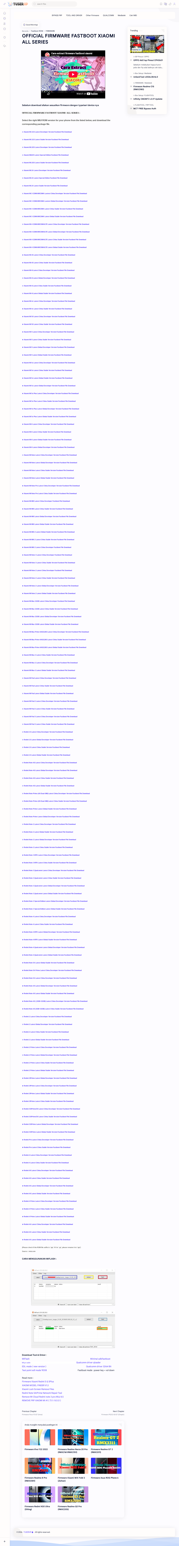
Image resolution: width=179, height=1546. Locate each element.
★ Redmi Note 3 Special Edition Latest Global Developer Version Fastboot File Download (54, 901)
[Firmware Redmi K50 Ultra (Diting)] (40, 1494)
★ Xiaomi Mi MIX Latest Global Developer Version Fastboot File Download (49, 516)
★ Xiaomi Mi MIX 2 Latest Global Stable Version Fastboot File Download (48, 532)
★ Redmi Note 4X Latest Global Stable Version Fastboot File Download (48, 993)
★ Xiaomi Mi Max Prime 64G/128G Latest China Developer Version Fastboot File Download (55, 632)
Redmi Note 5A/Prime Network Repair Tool (42, 1393)
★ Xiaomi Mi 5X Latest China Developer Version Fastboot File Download (48, 316)
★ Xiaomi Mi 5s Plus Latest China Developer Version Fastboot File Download (50, 393)
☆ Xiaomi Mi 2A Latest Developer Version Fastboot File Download (46, 170)
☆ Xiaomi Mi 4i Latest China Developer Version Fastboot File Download (48, 270)
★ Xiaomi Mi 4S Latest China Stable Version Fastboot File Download (47, 263)
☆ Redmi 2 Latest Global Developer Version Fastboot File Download (47, 1024)
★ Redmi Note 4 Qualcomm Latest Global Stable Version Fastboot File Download (52, 955)
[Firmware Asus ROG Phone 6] (106, 1466)
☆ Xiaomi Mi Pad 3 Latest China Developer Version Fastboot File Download (49, 717)
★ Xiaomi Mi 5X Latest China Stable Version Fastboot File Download (47, 324)
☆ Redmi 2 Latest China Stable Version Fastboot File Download (45, 1032)
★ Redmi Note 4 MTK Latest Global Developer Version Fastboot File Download (51, 932)
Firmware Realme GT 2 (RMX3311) (102, 1451)
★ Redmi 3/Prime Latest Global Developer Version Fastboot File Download (49, 1078)
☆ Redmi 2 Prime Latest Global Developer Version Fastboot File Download (49, 1055)
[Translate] (165, 4)
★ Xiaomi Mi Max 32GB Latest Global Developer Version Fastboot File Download (51, 616)
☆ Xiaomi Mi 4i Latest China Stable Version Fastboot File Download (46, 286)
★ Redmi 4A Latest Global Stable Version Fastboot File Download (46, 1240)
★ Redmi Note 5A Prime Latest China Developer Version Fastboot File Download (52, 970)
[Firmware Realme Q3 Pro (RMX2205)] (73, 1494)
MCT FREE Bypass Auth (144, 108)
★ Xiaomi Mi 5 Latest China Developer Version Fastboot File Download (48, 332)
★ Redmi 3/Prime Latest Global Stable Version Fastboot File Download (48, 1093)
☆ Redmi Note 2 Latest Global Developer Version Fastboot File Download (49, 840)
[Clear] (74, 4)
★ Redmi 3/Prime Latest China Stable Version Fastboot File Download (48, 1101)
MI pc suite (26, 1363)
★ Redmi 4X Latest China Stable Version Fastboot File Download (46, 1178)
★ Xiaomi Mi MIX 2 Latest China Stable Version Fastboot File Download (48, 540)
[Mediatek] (122, 15)
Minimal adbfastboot (100, 1359)
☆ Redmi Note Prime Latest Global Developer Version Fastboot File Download (51, 817)
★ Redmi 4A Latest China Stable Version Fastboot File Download (46, 1232)
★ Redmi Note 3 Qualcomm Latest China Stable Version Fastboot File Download (51, 878)
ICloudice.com (64, 1532)
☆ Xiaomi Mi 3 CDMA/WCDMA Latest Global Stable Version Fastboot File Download (52, 216)
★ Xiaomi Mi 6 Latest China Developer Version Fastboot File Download (48, 424)
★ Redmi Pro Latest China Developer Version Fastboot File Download (47, 1140)
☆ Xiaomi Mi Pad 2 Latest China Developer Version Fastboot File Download (49, 701)
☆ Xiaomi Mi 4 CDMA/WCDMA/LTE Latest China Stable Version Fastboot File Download (54, 240)
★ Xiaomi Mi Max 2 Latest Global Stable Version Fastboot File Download (48, 670)
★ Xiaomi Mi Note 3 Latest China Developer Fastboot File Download (47, 555)
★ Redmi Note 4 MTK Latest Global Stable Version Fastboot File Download (49, 940)
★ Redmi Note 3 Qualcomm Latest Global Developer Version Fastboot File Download (53, 886)
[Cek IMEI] (133, 15)
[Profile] (174, 4)
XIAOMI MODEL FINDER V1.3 (35, 1385)
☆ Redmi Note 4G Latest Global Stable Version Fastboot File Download (48, 786)
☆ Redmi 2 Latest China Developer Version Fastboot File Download (47, 1017)
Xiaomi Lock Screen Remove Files (38, 1389)
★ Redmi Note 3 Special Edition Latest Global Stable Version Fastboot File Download (53, 909)
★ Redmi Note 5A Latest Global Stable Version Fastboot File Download (48, 963)
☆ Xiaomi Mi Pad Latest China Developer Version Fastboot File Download (49, 678)
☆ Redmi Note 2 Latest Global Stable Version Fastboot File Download (47, 832)
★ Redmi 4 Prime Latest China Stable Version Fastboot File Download (48, 1209)
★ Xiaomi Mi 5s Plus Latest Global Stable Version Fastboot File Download (49, 417)
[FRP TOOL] (150, 105)
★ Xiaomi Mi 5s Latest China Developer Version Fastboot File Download (48, 363)
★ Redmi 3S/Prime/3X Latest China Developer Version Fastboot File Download (51, 1109)
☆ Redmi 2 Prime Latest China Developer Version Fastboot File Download (49, 1047)
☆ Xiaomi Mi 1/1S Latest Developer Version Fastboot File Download (47, 132)
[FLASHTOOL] (149, 95)
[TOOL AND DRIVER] (74, 15)
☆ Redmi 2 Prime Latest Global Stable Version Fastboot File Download (48, 1070)
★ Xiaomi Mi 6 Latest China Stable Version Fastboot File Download (46, 432)
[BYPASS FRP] (57, 15)
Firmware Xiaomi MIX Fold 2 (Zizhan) (71, 1479)
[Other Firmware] (92, 15)
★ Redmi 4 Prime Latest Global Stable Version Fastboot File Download (48, 1216)
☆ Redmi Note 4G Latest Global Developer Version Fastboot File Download (49, 770)
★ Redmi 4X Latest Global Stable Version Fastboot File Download (46, 1194)
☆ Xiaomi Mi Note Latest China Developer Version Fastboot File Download (49, 455)
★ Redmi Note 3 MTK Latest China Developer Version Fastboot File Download (50, 855)
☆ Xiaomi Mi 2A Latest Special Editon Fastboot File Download (44, 178)
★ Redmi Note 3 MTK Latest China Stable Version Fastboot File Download (49, 863)
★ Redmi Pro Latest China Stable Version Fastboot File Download (46, 1147)
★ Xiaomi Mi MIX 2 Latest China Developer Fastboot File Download (46, 547)
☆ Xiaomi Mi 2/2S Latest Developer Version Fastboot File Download (47, 147)
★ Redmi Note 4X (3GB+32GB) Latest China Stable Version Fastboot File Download (52, 1009)
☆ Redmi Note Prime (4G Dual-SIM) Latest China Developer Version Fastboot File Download (56, 793)
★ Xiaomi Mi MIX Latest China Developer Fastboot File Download (46, 501)
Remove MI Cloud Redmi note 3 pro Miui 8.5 (43, 1397)
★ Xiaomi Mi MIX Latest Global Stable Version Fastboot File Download (47, 524)
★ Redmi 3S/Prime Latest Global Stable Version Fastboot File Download (48, 1132)
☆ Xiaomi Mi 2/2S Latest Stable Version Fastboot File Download (45, 163)
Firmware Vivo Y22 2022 (36, 1449)
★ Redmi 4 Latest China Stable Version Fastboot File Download (45, 1163)
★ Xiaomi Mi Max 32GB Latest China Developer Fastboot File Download (48, 601)
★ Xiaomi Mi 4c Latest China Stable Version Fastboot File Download (47, 309)
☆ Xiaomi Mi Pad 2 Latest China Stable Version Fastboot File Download (48, 709)
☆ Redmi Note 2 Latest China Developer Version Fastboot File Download (49, 824)
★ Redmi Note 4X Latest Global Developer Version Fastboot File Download (49, 986)
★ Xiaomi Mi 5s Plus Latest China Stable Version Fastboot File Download (49, 401)
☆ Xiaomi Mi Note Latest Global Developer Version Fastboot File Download (49, 463)
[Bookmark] (161, 4)
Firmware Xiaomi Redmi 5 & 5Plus (38, 1381)
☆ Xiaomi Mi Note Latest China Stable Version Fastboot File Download (48, 470)
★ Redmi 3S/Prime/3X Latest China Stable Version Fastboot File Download (49, 1117)
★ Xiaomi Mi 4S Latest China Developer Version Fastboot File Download (48, 255)
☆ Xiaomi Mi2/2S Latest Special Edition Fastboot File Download (45, 155)
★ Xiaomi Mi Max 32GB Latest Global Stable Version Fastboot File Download (50, 624)
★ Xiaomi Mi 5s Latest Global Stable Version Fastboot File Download (47, 378)
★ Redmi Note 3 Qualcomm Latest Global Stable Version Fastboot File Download (52, 894)
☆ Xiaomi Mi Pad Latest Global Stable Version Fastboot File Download (47, 693)
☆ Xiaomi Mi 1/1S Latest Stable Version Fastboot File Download (45, 139)
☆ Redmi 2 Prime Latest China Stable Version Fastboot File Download (48, 1063)
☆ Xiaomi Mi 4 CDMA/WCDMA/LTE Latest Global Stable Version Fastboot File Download (54, 247)
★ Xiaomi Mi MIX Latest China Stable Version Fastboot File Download (47, 509)
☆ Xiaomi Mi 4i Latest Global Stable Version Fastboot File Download (47, 293)
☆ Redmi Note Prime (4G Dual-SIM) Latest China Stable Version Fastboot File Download (54, 801)
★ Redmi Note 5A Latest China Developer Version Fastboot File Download (49, 978)
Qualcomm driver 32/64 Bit (98, 1366)
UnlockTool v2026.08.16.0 (145, 77)
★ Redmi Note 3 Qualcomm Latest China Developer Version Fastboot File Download (53, 870)
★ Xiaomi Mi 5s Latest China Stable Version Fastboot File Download (47, 370)
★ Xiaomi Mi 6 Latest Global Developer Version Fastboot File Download (48, 447)
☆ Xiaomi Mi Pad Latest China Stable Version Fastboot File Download (47, 686)
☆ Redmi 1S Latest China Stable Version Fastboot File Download (46, 747)
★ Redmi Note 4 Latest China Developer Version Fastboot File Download (49, 916)
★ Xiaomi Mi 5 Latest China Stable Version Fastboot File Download (46, 340)
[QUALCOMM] (108, 15)
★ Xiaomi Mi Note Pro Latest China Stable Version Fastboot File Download (49, 493)
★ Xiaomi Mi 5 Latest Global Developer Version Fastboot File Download (48, 347)
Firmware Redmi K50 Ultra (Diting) (37, 1508)
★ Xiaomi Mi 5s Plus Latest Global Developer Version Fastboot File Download (50, 409)
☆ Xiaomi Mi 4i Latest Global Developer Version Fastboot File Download (48, 278)
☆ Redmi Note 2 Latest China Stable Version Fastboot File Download (47, 847)
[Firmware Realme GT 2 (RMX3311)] (106, 1437)
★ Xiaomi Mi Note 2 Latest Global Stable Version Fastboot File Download (48, 593)
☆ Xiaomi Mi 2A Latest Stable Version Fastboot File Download (44, 186)
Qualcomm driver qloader (88, 1362)
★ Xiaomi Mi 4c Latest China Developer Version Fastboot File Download (48, 301)
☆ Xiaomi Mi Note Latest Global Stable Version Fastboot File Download (48, 478)
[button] (170, 4)
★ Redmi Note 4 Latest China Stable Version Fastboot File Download (47, 924)
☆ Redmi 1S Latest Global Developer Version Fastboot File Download (47, 740)
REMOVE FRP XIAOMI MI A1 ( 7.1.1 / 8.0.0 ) (41, 1400)
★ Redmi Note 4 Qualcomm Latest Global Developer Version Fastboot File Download (53, 947)
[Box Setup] (139, 73)
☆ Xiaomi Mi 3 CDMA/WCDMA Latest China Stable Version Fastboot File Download (52, 209)
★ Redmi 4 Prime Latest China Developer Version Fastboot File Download (49, 1201)
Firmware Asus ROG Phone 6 (104, 1478)
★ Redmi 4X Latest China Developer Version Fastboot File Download (47, 1170)
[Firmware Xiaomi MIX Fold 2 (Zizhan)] (73, 1466)
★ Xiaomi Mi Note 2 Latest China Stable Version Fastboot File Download (48, 578)
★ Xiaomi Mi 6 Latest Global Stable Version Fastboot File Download (46, 440)
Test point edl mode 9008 (34, 1370)
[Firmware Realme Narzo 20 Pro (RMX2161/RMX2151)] (73, 1437)
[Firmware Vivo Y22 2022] (40, 1437)
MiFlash (25, 1359)
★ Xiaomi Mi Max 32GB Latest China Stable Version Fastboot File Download (50, 609)
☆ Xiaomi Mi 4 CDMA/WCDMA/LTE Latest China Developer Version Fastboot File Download (55, 224)
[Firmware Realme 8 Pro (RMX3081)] (40, 1466)
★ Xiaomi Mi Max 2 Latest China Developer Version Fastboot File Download (50, 663)
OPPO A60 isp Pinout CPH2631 (148, 60)
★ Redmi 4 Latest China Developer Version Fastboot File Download (47, 1155)
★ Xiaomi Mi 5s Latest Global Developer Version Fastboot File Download (48, 386)
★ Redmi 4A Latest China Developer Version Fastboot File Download (47, 1224)
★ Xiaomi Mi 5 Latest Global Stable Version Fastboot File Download (46, 355)
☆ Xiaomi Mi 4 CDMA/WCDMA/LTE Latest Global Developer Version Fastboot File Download (56, 232)
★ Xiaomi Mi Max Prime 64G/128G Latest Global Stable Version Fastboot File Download (54, 647)
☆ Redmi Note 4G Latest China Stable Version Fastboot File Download (48, 778)
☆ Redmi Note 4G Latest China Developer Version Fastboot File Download (49, 763)
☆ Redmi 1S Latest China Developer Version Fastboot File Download (47, 732)
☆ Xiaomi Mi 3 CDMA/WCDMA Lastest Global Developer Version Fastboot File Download (54, 201)
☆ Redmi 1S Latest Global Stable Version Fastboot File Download (46, 755)
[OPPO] (146, 56)
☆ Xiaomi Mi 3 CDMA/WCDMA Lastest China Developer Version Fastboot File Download (54, 193)
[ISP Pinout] (139, 56)
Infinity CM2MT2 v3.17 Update (147, 99)
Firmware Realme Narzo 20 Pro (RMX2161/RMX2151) (73, 1451)
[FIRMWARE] (139, 83)
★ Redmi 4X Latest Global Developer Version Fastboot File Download (48, 1186)
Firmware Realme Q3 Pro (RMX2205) (70, 1508)
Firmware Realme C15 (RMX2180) (143, 88)
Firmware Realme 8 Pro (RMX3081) (36, 1479)
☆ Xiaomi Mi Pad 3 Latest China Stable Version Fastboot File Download (48, 724)
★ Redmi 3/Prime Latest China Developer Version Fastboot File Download (49, 1086)
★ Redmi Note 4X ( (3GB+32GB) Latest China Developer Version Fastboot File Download (54, 1001)
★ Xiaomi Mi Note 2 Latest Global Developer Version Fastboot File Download (50, 586)
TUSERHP (27, 1532)
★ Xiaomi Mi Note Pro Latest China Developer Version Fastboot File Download (51, 486)
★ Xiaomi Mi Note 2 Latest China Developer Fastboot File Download (47, 570)
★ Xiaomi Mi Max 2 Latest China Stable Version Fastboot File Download (48, 655)
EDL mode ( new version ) (34, 1366)
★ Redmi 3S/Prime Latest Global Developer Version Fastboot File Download (50, 1124)
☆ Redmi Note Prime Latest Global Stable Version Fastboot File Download (49, 809)
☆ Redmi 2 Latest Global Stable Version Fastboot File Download (45, 1040)
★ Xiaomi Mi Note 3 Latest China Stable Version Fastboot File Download (48, 563)
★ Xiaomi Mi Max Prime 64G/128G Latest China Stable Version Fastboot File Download (54, 640)
